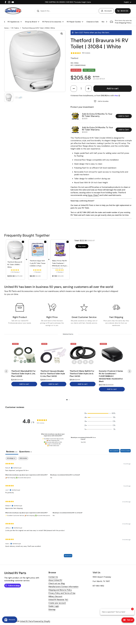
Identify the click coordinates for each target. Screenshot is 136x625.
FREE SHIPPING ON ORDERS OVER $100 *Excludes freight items (68, 2)
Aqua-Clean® (93, 195)
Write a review (125, 451)
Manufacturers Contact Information (63, 586)
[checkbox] (23, 458)
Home (6, 28)
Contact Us (53, 577)
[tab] (25, 452)
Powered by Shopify (41, 621)
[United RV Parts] (13, 10)
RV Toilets (15, 28)
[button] (74, 88)
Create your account (57, 603)
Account (108, 11)
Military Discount (55, 596)
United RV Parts (26, 621)
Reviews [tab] (11, 451)
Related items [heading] (68, 334)
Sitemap (51, 609)
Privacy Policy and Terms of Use (61, 593)
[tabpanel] (68, 507)
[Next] (130, 371)
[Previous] (6, 371)
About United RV (55, 580)
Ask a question (114, 451)
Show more (68, 555)
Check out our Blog (56, 583)
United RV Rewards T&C (58, 599)
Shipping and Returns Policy (60, 590)
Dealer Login (53, 606)
